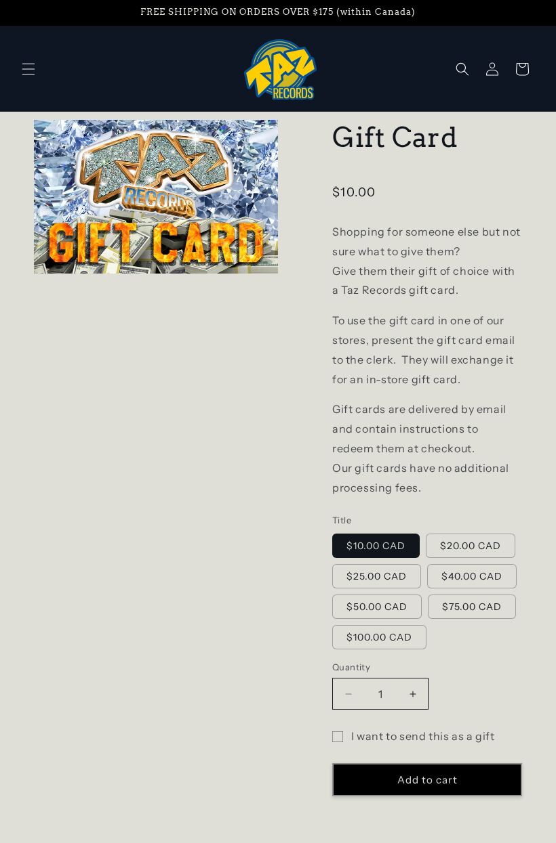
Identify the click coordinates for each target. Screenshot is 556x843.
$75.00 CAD (472, 607)
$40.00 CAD (471, 576)
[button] (28, 69)
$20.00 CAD (470, 546)
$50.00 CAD (377, 607)
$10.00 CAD (375, 546)
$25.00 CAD (376, 576)
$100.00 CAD (379, 637)
